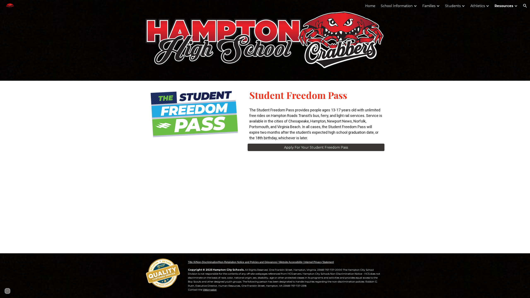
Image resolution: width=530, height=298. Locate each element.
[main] (316, 95)
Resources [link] (504, 6)
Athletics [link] (477, 6)
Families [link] (428, 6)
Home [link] (370, 6)
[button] (525, 6)
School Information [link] (397, 6)
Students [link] (453, 6)
